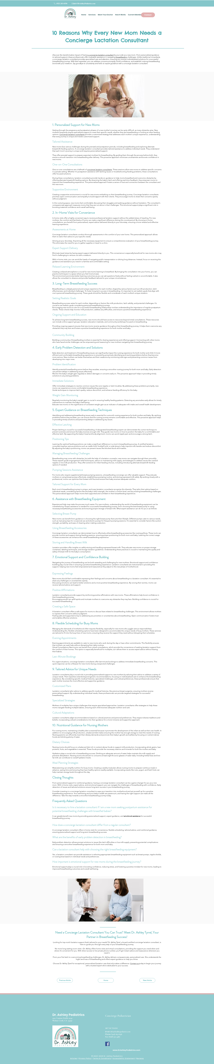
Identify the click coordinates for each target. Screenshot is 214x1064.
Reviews (140, 1058)
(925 (112, 1034)
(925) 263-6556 (61, 3)
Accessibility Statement (124, 1058)
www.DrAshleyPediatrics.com (126, 1050)
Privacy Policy (85, 1058)
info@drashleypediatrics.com (120, 1032)
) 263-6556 (118, 1034)
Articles (73, 1058)
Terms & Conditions (102, 1058)
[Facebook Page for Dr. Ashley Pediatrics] (107, 1044)
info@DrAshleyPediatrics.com (84, 3)
